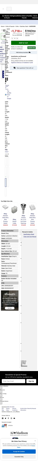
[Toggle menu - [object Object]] (1, 388)
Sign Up (31, 381)
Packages (28, 16)
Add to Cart (23, 43)
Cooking (16, 16)
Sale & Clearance (35, 17)
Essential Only (19, 456)
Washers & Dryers (7, 17)
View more (6, 150)
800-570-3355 (10, 407)
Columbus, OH (15, 58)
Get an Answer (3, 74)
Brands (31, 16)
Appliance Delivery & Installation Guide (22, 62)
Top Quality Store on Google (8, 94)
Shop (3, 16)
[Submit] (9, 9)
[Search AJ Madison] (9, 9)
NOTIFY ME (31, 47)
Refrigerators (12, 16)
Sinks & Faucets (24, 17)
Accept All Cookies (19, 451)
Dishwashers (19, 16)
